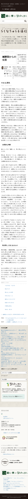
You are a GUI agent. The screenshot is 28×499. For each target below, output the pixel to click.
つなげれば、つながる (10, 285)
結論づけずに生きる (9, 302)
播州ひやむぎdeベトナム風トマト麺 (11, 363)
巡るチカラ (7, 288)
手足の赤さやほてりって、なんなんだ (11, 358)
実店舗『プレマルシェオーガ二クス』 (11, 483)
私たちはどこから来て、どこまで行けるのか (13, 340)
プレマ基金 (5, 490)
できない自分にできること (8, 353)
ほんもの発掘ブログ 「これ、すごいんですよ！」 (14, 478)
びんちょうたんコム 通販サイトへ (12, 396)
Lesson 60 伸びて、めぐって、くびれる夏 (13, 361)
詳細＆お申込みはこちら (8, 454)
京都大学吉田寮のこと (7, 346)
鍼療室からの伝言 (5, 282)
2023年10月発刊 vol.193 (18, 314)
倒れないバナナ (5, 345)
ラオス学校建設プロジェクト (9, 488)
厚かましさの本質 (9, 292)
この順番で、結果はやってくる (13, 322)
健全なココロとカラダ (10, 299)
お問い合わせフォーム (8, 418)
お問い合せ (12, 9)
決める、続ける (8, 309)
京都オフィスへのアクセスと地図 (12, 432)
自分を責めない (5, 359)
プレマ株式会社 (5, 9)
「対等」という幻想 (6, 343)
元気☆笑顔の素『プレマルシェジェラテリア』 (13, 484)
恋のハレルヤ (5, 341)
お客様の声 (5, 479)
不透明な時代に (8, 306)
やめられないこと (9, 295)
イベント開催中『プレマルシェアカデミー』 (13, 481)
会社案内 (5, 416)
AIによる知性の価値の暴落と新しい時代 (12, 348)
